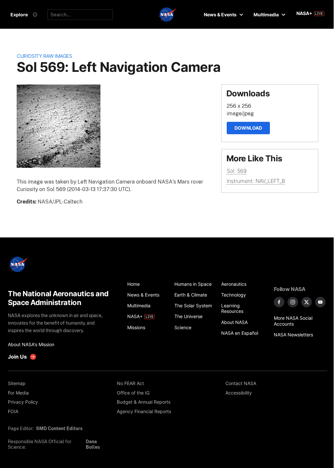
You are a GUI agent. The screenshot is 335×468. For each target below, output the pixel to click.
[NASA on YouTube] (320, 302)
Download (248, 128)
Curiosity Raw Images (44, 56)
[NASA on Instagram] (293, 302)
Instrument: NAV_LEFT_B (256, 181)
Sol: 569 (237, 171)
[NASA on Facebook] (279, 302)
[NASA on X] (306, 302)
